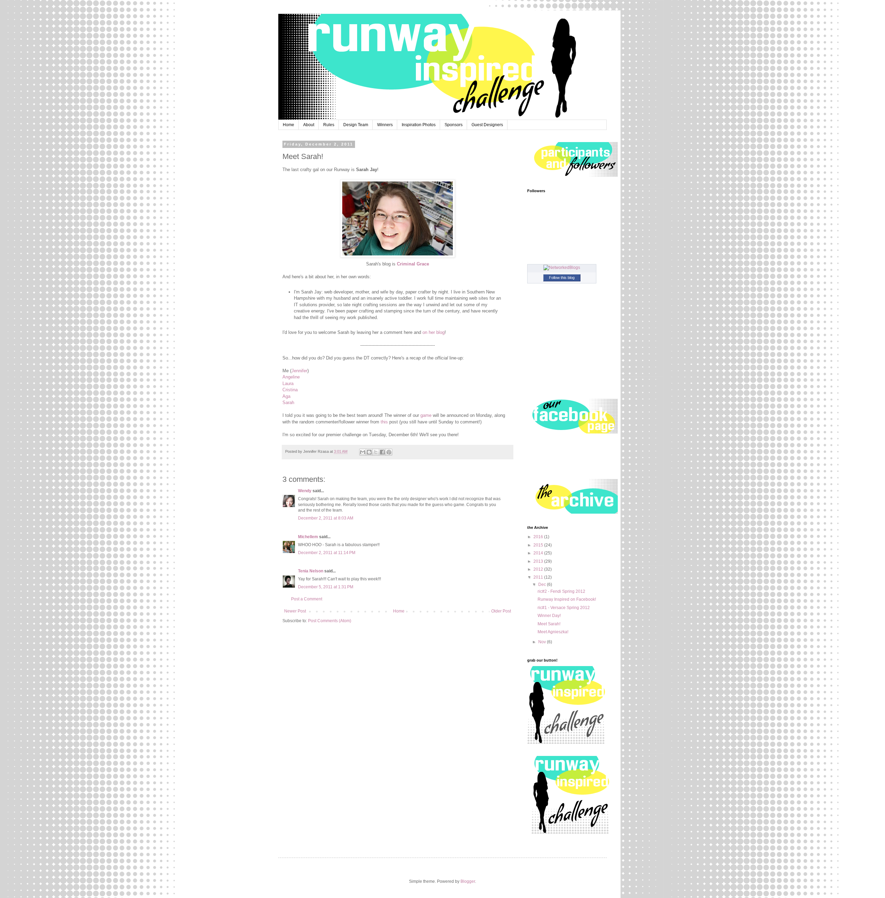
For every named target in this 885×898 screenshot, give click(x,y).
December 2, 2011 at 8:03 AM (325, 518)
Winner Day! (549, 615)
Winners (385, 124)
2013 (538, 561)
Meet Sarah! (549, 623)
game (426, 415)
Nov (542, 641)
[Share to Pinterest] (388, 452)
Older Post (501, 611)
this (385, 421)
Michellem (308, 536)
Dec (542, 584)
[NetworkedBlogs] (561, 267)
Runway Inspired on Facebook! (567, 599)
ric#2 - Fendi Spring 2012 (561, 591)
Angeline (291, 377)
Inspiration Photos (419, 124)
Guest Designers (487, 124)
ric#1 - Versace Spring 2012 (564, 607)
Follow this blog (562, 277)
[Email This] (362, 452)
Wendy (304, 490)
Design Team (355, 124)
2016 (538, 536)
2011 (538, 577)
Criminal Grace (413, 263)
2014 (538, 553)
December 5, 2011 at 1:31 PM (325, 586)
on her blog (433, 332)
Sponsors (454, 124)
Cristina (290, 389)
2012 (538, 569)
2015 (538, 545)
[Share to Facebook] (382, 452)
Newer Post (295, 611)
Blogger (467, 881)
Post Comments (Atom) (329, 620)
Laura (288, 383)
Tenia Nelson (310, 571)
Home (288, 124)
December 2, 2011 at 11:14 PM (326, 552)
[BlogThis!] (369, 452)
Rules (328, 124)
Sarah (288, 402)
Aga (286, 396)
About (308, 124)
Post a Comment (306, 599)
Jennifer (299, 370)
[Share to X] (375, 452)
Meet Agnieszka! (553, 631)
